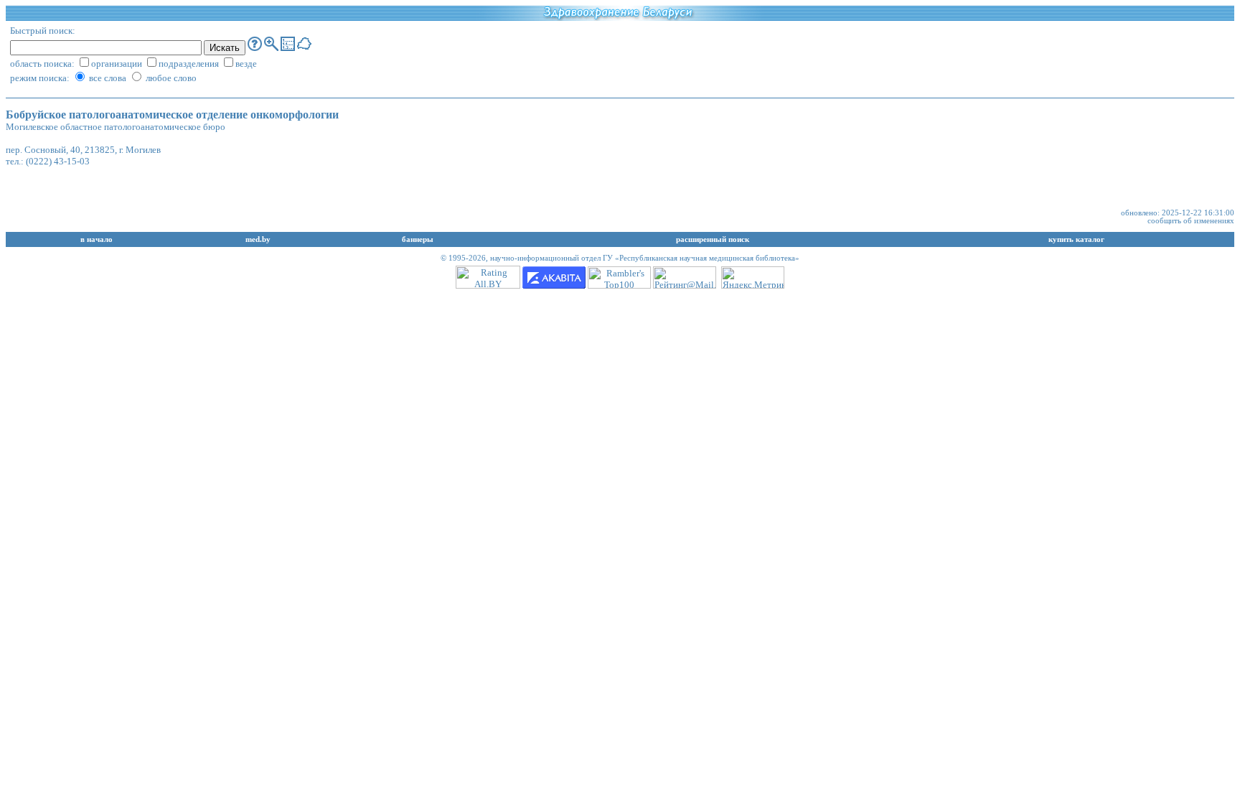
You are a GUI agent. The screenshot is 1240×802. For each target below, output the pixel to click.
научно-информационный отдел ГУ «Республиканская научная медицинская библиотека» (644, 258)
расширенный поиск (712, 239)
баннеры (417, 239)
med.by (258, 239)
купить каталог (1076, 239)
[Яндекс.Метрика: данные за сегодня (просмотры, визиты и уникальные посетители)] (752, 277)
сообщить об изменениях (1190, 221)
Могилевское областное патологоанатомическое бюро (115, 126)
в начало (96, 239)
